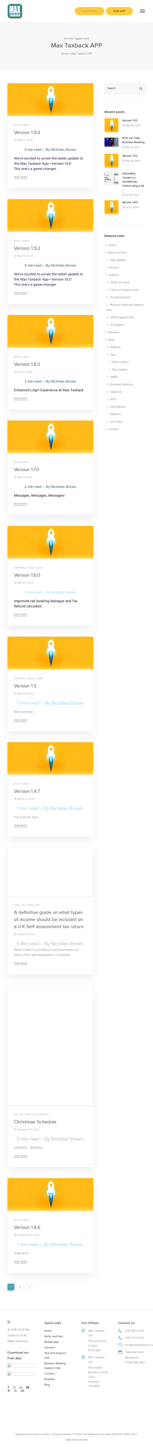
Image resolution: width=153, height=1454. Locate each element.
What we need (119, 282)
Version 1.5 (25, 686)
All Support (117, 325)
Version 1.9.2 (27, 248)
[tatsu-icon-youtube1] (28, 1387)
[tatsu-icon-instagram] (15, 1387)
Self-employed (31, 905)
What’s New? (120, 362)
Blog (111, 339)
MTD (113, 399)
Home (64, 54)
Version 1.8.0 (27, 364)
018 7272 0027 (134, 1338)
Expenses (116, 392)
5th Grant (116, 421)
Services (113, 267)
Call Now (89, 11)
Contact (113, 429)
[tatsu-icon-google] (16, 1390)
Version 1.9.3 (27, 133)
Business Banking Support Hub (125, 307)
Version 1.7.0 (26, 470)
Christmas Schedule (35, 1122)
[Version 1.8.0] (111, 207)
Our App (119, 11)
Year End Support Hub (124, 290)
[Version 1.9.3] (111, 125)
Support (113, 275)
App (16, 1115)
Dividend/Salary (120, 297)
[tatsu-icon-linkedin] (21, 1387)
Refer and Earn (117, 252)
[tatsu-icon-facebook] (8, 1387)
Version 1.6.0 (27, 575)
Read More (20, 177)
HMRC (17, 905)
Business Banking (121, 384)
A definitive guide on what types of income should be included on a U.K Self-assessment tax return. (49, 920)
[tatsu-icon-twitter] (9, 1390)
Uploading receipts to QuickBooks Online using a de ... (133, 182)
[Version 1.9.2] (111, 160)
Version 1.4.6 (27, 1227)
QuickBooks (118, 406)
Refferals (20, 568)
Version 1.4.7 (27, 791)
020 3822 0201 (134, 1330)
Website (44, 1115)
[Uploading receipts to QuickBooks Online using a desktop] (111, 178)
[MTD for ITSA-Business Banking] (111, 143)
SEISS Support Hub (122, 317)
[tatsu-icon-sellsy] (22, 1390)
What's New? (21, 125)
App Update (118, 260)
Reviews (113, 332)
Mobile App (51, 1342)
